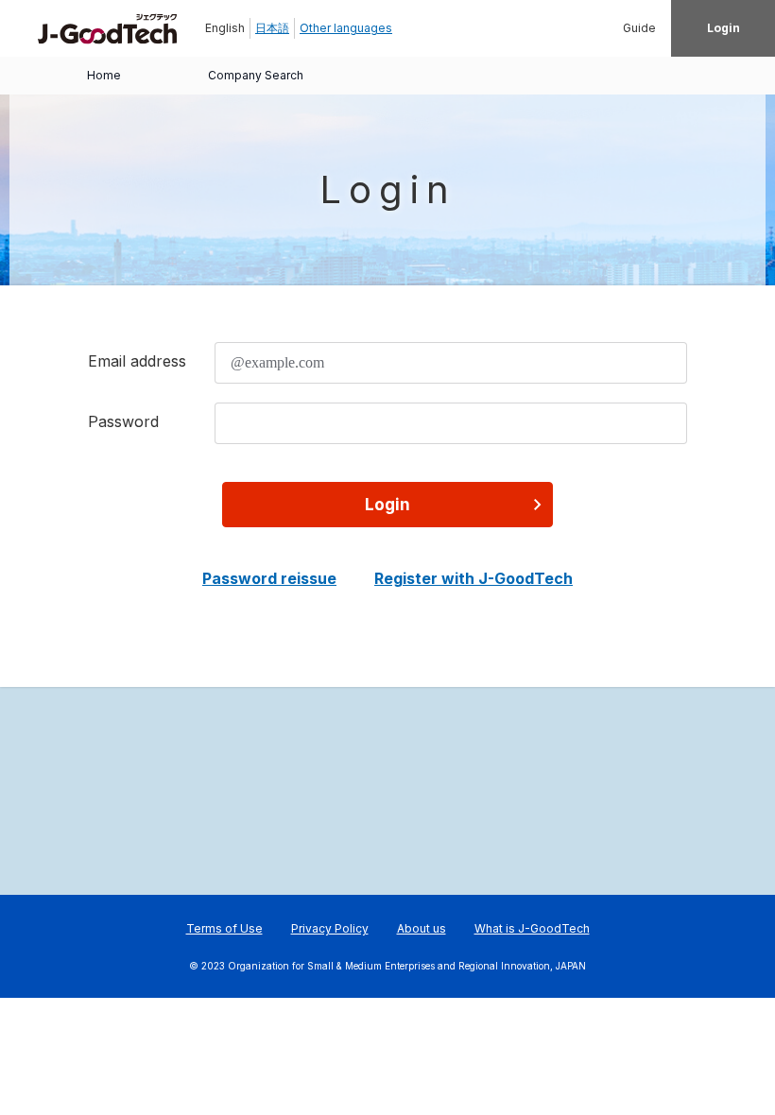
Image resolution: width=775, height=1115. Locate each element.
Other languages (346, 28)
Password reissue (269, 578)
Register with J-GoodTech (473, 578)
